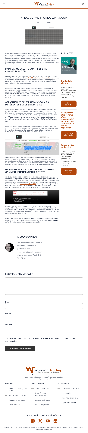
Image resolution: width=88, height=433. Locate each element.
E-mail (8, 313)
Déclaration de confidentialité (72, 427)
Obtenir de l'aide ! (68, 135)
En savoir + (69, 104)
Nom (7, 302)
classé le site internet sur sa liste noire (41, 78)
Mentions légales (53, 427)
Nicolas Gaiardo (27, 237)
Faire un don (68, 171)
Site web (8, 324)
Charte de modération (44, 429)
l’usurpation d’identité (28, 184)
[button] (4, 4)
